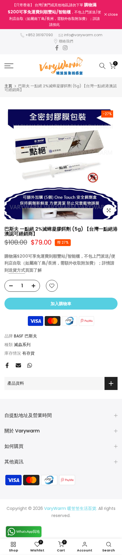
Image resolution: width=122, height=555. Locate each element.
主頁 (8, 86)
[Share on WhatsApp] (29, 365)
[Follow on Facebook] (57, 47)
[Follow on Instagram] (65, 47)
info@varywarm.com (83, 34)
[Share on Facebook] (7, 365)
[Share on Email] (18, 365)
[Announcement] (54, 14)
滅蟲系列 (22, 345)
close (112, 14)
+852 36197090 (39, 34)
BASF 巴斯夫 (25, 336)
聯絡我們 (66, 41)
